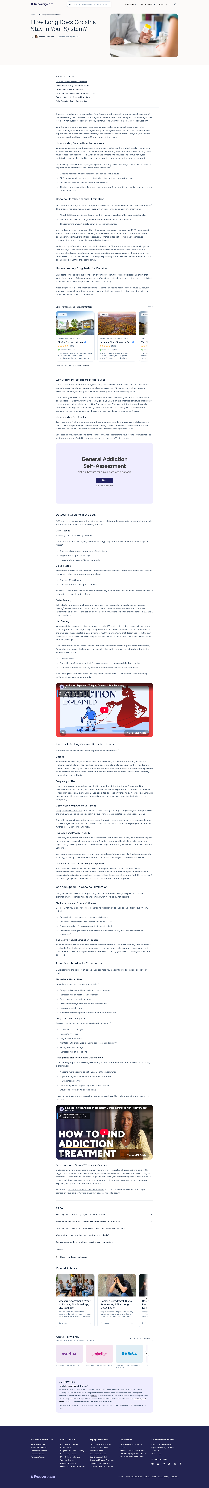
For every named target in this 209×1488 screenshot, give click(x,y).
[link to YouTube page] (164, 1464)
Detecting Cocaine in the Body (69, 89)
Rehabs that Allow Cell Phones (72, 1466)
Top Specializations (99, 1439)
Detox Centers (66, 1448)
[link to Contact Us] (152, 1464)
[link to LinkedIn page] (158, 1464)
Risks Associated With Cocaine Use (71, 101)
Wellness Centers (67, 1460)
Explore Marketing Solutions (162, 1448)
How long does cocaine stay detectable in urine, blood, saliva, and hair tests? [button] (91, 1228)
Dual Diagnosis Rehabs (99, 1457)
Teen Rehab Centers (98, 1454)
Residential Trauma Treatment (102, 1460)
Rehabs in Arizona (38, 1457)
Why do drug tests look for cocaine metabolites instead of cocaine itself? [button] (89, 1221)
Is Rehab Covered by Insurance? (132, 1450)
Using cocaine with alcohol (69, 810)
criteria (94, 1395)
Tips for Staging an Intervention (133, 1454)
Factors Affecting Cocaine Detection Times (75, 93)
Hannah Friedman (46, 37)
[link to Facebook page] (180, 1464)
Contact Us (156, 1454)
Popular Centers (67, 1439)
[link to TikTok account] (169, 1464)
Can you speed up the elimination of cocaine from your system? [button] (84, 1242)
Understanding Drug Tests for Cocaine (73, 85)
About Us (155, 1451)
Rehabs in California (39, 1448)
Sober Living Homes (68, 1454)
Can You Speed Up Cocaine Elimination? (73, 97)
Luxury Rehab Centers (69, 1444)
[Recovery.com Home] (42, 4)
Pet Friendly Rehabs (68, 1463)
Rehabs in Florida (38, 1444)
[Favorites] (175, 4)
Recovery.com (71, 1386)
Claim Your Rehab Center (161, 1444)
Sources (59, 1250)
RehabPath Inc (136, 1477)
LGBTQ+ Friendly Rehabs (70, 1457)
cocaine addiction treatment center (86, 1189)
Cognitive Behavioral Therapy (72, 1451)
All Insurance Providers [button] (140, 1338)
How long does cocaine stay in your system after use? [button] (80, 1214)
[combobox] (89, 4)
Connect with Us (159, 1459)
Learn (33, 15)
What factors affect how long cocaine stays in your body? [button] (82, 1235)
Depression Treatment (99, 1448)
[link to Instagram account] (175, 1464)
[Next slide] (146, 336)
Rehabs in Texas (37, 1454)
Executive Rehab (96, 1451)
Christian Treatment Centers (101, 1466)
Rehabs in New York (39, 1451)
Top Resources (126, 1439)
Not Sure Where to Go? (42, 1439)
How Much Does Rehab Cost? (132, 1457)
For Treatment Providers (162, 1439)
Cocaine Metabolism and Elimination (71, 82)
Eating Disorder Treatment (101, 1444)
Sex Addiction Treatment (100, 1463)
